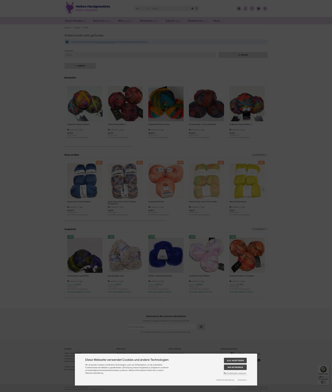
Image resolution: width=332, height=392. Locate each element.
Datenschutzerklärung (225, 380)
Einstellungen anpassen (236, 373)
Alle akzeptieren (235, 361)
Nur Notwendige (235, 367)
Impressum (242, 380)
